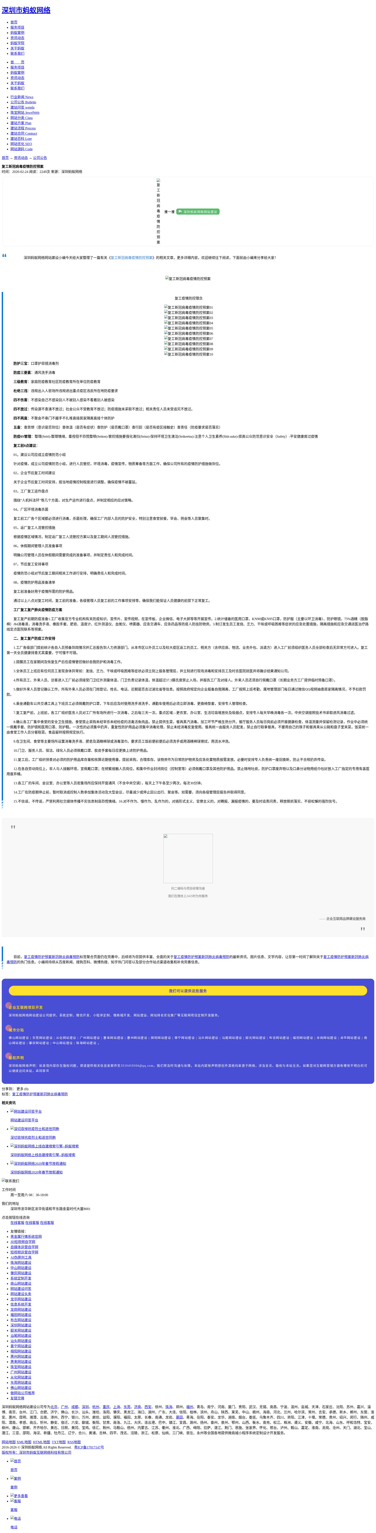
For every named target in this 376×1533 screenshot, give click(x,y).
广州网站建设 (20, 1372)
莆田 (179, 1417)
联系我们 (17, 53)
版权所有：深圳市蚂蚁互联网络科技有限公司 (36, 1452)
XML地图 (24, 1442)
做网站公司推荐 (22, 1393)
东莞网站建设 (20, 1382)
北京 (53, 1407)
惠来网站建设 (20, 1362)
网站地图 (9, 1442)
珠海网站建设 (20, 1263)
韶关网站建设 (20, 1330)
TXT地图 (59, 1442)
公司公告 (40, 158)
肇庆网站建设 (20, 1273)
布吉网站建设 (20, 1320)
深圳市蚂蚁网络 (26, 10)
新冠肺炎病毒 (62, 957)
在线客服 (17, 1223)
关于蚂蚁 (17, 48)
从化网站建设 (20, 1377)
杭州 (95, 1407)
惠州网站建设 (20, 1356)
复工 (27, 957)
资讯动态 (17, 38)
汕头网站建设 (20, 1341)
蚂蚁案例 (17, 33)
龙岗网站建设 (20, 1309)
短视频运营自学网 (24, 1252)
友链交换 (17, 1398)
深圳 (85, 1407)
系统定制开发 (20, 1278)
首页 (13, 22)
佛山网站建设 (20, 1388)
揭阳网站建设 (20, 1351)
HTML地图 (41, 1442)
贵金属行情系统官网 (26, 1236)
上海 (116, 1407)
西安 (147, 1407)
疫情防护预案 (41, 957)
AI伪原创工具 (21, 1257)
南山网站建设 (20, 1283)
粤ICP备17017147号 (89, 1447)
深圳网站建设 (20, 1325)
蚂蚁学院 (17, 43)
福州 (189, 1407)
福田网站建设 (20, 1315)
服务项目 (17, 27)
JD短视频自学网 (22, 1242)
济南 (137, 1407)
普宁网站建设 (20, 1346)
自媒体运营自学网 (24, 1247)
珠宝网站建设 (20, 1367)
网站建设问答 (20, 1289)
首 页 (17, 62)
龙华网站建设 (20, 1299)
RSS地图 (74, 1442)
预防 (76, 957)
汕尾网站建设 (20, 1336)
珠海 (168, 1407)
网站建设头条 (20, 1294)
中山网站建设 (20, 1268)
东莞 (127, 1407)
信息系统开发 (20, 1304)
